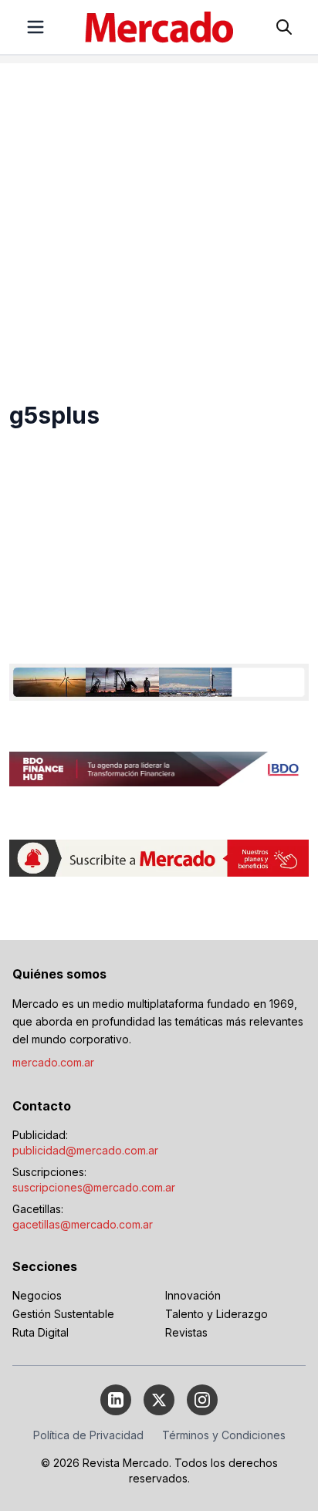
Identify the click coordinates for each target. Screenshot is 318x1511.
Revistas (186, 1332)
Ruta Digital (40, 1332)
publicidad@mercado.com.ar (85, 1150)
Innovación (193, 1295)
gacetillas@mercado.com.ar (82, 1224)
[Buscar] (284, 27)
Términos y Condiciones (224, 1435)
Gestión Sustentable (63, 1313)
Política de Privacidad (88, 1435)
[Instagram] (202, 1399)
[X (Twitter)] (159, 1399)
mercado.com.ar (53, 1062)
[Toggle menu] (35, 27)
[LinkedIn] (115, 1399)
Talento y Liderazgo (216, 1313)
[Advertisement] (159, 222)
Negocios (37, 1295)
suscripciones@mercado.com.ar (93, 1187)
